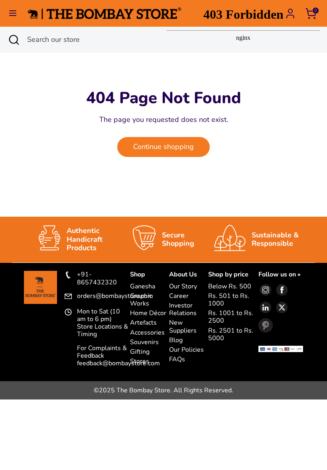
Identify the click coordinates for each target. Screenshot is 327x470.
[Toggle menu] (13, 13)
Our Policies (186, 350)
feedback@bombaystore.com (118, 363)
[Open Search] (13, 40)
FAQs (177, 359)
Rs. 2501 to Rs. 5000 (230, 334)
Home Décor (148, 313)
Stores (139, 361)
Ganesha (142, 286)
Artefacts (143, 323)
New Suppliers (183, 326)
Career (179, 296)
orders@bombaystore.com (103, 296)
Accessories (147, 333)
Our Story (183, 286)
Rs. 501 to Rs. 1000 (228, 299)
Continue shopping (163, 146)
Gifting (140, 352)
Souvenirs (144, 342)
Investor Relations (183, 309)
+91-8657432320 (97, 278)
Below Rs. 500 (229, 286)
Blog (176, 340)
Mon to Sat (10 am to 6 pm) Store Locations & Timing (102, 323)
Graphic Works (141, 299)
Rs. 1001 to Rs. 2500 (230, 317)
